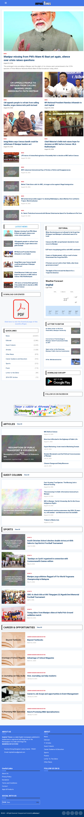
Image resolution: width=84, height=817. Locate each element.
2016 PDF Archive (22, 377)
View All (19, 424)
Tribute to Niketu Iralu (51, 520)
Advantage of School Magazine (40, 658)
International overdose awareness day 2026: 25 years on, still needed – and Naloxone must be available (62, 511)
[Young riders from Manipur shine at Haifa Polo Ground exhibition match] (13, 614)
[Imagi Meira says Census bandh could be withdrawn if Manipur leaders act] (8, 264)
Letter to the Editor (22, 373)
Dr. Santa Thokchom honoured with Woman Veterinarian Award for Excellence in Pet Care (51, 213)
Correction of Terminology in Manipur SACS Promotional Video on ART (57, 340)
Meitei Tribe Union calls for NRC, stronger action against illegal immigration (47, 184)
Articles (22, 350)
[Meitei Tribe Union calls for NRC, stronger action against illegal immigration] (11, 186)
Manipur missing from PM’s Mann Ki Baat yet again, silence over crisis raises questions (25, 233)
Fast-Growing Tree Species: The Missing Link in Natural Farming (60, 483)
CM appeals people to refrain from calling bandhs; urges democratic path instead (26, 243)
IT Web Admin (9, 513)
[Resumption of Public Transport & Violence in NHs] (22, 448)
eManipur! (36, 813)
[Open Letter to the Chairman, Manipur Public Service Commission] (75, 351)
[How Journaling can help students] (13, 676)
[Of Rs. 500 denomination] (75, 362)
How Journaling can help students (41, 676)
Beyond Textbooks (35, 640)
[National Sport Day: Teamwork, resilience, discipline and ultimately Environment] (22, 502)
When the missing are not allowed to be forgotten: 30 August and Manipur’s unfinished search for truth (63, 234)
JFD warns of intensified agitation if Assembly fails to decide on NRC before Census (26, 285)
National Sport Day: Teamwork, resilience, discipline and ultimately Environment (20, 509)
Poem (22, 368)
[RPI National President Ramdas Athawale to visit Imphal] (8, 254)
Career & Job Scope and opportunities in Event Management (53, 694)
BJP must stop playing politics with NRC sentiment (63, 249)
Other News (22, 354)
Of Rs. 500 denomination (53, 359)
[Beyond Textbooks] (13, 640)
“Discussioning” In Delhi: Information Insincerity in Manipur (61, 493)
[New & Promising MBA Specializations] (13, 712)
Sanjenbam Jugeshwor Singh (13, 459)
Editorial (22, 340)
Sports (22, 363)
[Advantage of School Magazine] (13, 658)
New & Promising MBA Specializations (43, 712)
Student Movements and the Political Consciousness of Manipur (62, 455)
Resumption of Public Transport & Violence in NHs (21, 455)
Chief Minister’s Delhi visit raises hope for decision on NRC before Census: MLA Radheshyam (25, 274)
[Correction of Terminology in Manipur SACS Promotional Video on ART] (75, 341)
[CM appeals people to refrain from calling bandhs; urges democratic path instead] (8, 244)
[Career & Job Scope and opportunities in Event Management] (13, 694)
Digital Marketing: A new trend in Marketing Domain (61, 446)
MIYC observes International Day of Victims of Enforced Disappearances (46, 170)
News (22, 336)
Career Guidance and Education (22, 359)
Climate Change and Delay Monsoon (56, 463)
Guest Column (22, 345)
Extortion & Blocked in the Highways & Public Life (60, 439)
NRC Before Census (50, 432)
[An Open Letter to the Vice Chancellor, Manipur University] (75, 331)
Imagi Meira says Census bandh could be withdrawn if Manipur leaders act (25, 264)
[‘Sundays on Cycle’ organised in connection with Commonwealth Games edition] (13, 560)
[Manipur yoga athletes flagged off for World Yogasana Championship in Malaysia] (13, 578)
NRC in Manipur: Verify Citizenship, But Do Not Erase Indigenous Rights (62, 502)
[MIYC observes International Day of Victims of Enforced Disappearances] (11, 172)
